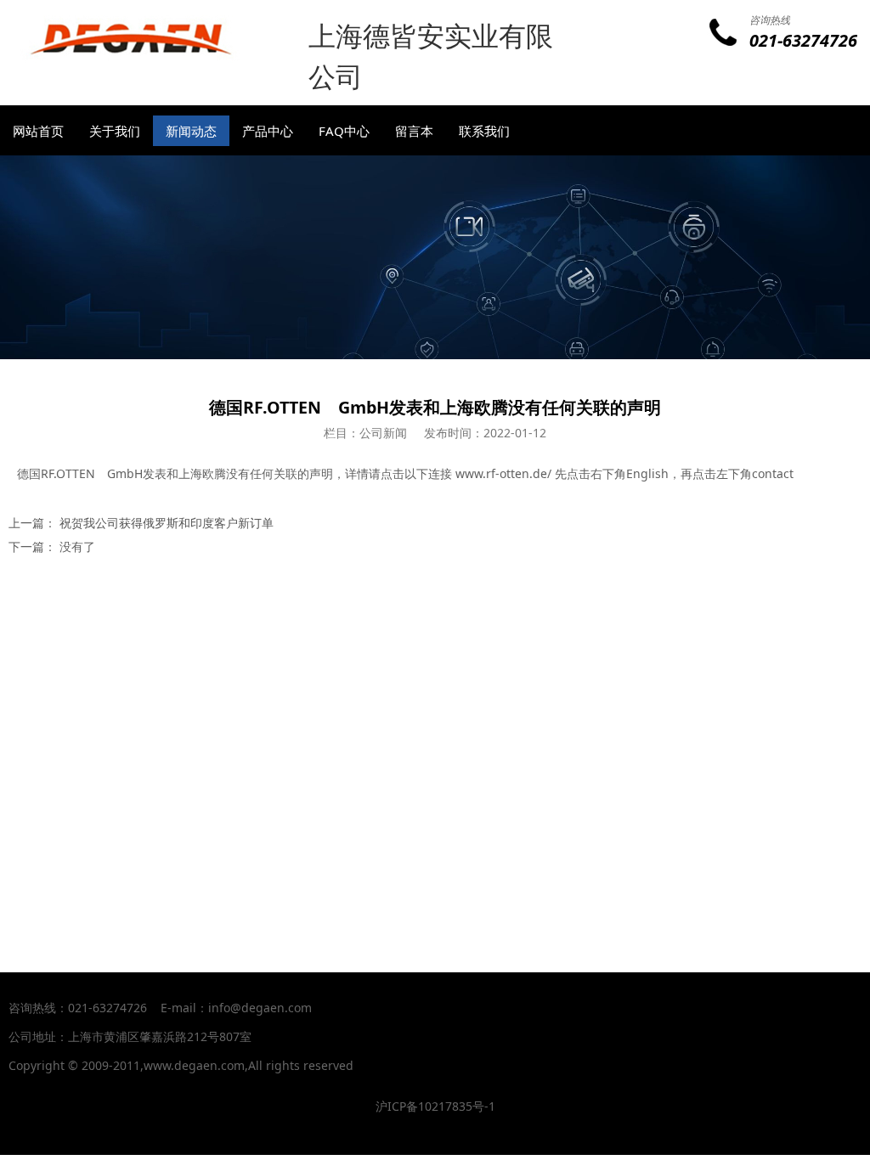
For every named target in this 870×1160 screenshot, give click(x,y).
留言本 (414, 130)
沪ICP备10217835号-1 (435, 1106)
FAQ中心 (344, 130)
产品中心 (267, 130)
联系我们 (484, 130)
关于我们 (114, 130)
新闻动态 (191, 130)
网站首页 (38, 130)
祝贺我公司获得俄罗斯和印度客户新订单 (166, 523)
